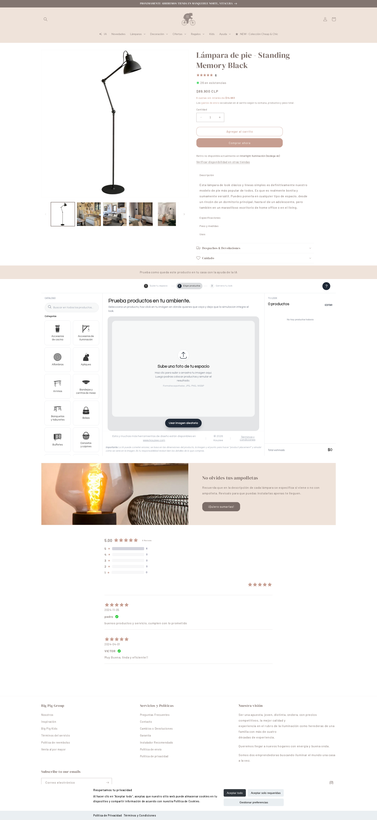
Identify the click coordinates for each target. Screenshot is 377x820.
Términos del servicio (55, 735)
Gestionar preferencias (254, 802)
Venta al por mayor (53, 749)
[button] (45, 19)
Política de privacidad (154, 756)
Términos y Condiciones (140, 815)
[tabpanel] (255, 196)
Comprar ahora (240, 142)
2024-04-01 (112, 644)
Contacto (146, 721)
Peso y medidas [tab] (208, 225)
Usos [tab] (202, 234)
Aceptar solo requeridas (266, 792)
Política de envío (151, 749)
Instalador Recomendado (156, 742)
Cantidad (201, 109)
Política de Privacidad (107, 815)
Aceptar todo (235, 792)
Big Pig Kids (49, 728)
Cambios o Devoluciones (156, 728)
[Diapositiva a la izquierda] (45, 214)
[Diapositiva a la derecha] (184, 214)
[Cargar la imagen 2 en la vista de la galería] (89, 214)
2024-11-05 (111, 610)
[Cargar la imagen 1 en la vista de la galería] (63, 214)
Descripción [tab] (206, 174)
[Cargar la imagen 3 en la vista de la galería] (115, 214)
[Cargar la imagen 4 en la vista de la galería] (141, 214)
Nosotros (47, 714)
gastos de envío (210, 102)
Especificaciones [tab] (210, 217)
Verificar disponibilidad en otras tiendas (223, 162)
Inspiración (48, 721)
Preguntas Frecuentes (155, 714)
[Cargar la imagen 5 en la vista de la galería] (167, 214)
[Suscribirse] (107, 782)
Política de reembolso (55, 742)
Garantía (145, 735)
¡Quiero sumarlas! (221, 506)
